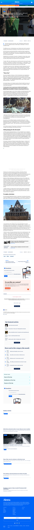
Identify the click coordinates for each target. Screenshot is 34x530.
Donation (14, 513)
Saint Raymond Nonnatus (19, 3)
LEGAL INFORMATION (16, 525)
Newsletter (14, 508)
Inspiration (5, 435)
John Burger (13, 19)
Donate (17, 5)
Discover (4, 512)
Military (8, 256)
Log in (17, 520)
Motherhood (5, 413)
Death (4, 256)
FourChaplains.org (6, 118)
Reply (4, 314)
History (5, 449)
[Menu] (6, 2)
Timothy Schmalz (24, 136)
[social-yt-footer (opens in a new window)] (14, 523)
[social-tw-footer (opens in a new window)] (17, 523)
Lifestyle (4, 9)
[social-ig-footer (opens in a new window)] (19, 523)
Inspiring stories (6, 478)
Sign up (10, 396)
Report (6, 314)
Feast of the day (8, 377)
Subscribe (7, 5)
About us (11, 525)
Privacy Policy (27, 525)
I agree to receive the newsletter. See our (17, 394)
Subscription (14, 512)
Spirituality (4, 511)
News (4, 508)
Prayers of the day (8, 383)
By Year (23, 508)
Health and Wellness (9, 9)
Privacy (9, 527)
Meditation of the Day (9, 380)
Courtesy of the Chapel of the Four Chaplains (17, 113)
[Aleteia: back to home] (17, 2)
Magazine (14, 511)
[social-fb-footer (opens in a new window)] (16, 523)
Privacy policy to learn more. (22, 394)
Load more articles (17, 342)
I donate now (7, 288)
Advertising (14, 514)
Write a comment (17, 306)
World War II (12, 256)
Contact (24, 525)
